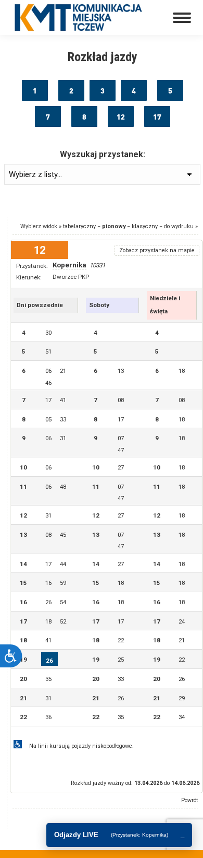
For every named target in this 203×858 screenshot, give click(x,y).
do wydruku (179, 226)
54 (63, 602)
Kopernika (69, 265)
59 (63, 582)
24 (182, 621)
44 (63, 564)
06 (48, 370)
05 (48, 419)
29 (182, 698)
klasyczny (145, 226)
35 (48, 679)
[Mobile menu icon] (182, 17)
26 (48, 602)
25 (121, 659)
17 (48, 400)
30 (48, 332)
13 (121, 370)
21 (63, 370)
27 (121, 467)
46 (48, 382)
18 (182, 370)
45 (63, 534)
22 (121, 640)
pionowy (113, 226)
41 (63, 400)
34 (182, 717)
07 (121, 438)
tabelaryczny (79, 226)
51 (48, 351)
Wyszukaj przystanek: (102, 154)
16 (48, 582)
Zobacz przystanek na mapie (157, 250)
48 (63, 486)
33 (63, 419)
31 (63, 438)
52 (63, 621)
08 (121, 400)
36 (48, 717)
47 (121, 450)
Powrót (189, 800)
